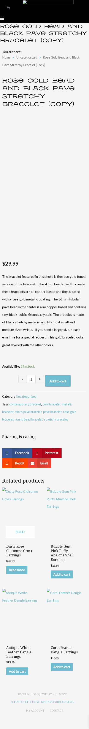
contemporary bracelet (25, 404)
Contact (56, 710)
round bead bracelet (29, 419)
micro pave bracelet (28, 412)
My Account (35, 710)
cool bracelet (52, 404)
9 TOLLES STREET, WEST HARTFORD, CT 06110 (42, 702)
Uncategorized (26, 57)
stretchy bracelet (56, 419)
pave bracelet (52, 412)
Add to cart (57, 381)
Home (6, 57)
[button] (17, 453)
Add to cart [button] (61, 574)
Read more (17, 570)
